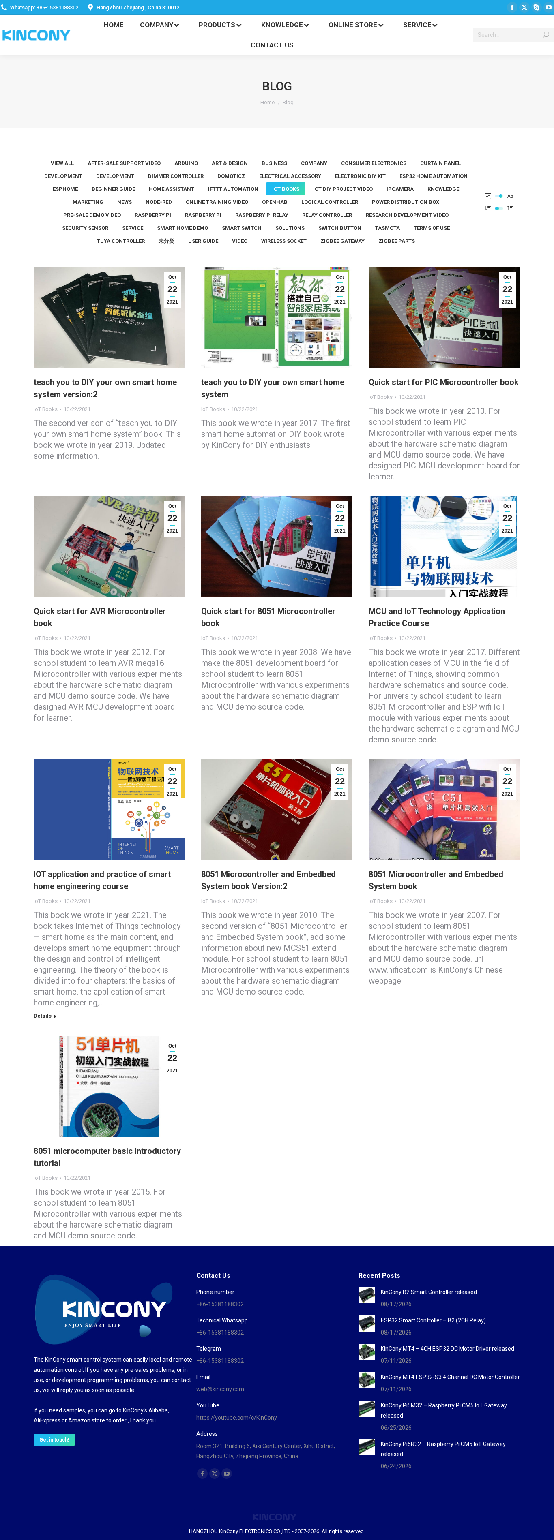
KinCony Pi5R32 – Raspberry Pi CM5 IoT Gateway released (443, 1449)
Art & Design (230, 163)
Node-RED (159, 202)
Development (115, 176)
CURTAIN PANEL (440, 163)
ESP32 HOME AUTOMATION (433, 176)
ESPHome (65, 189)
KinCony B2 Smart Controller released (429, 1292)
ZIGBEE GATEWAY (342, 241)
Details (43, 1016)
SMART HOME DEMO (182, 228)
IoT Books (285, 189)
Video (239, 241)
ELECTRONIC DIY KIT (360, 176)
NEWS (124, 202)
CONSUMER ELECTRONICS (373, 163)
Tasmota (387, 228)
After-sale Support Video (124, 163)
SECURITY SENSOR (85, 228)
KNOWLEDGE (443, 189)
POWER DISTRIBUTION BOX (405, 202)
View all (62, 163)
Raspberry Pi (153, 215)
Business (274, 163)
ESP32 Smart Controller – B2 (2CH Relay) (433, 1320)
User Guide (203, 241)
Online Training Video (217, 202)
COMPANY (314, 163)
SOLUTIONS (290, 228)
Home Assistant (171, 189)
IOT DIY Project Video (343, 189)
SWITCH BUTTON (339, 228)
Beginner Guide (113, 189)
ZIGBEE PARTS (396, 241)
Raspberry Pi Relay (261, 215)
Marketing (88, 202)
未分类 (166, 241)
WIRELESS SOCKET (284, 241)
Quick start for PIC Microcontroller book (444, 382)
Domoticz (231, 176)
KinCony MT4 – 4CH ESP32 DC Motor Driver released (447, 1348)
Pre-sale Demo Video (92, 215)
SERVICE (132, 228)
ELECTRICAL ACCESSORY (290, 176)
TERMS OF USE (432, 228)
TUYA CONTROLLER (121, 241)
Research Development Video (407, 215)
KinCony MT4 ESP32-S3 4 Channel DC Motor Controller (450, 1377)
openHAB (275, 202)
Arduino (186, 163)
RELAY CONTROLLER (327, 215)
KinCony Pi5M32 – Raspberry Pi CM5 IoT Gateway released (444, 1410)
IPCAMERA (400, 189)
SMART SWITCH (242, 228)
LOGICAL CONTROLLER (329, 202)
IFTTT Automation (233, 189)
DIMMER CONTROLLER (176, 176)
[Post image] (367, 1295)
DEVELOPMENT (63, 176)
